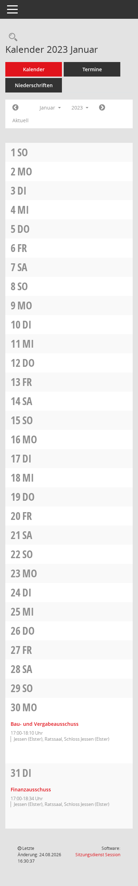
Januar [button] (48, 107)
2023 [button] (77, 107)
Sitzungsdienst (97, 855)
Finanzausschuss (31, 789)
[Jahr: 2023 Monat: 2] (102, 107)
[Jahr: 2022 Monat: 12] (15, 107)
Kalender (34, 69)
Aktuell (20, 120)
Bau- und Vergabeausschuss (45, 723)
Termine (92, 69)
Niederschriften (34, 85)
